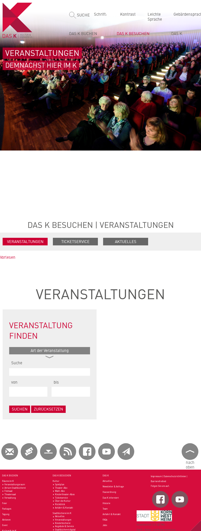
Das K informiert (111, 497)
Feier (4, 503)
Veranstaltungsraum (14, 484)
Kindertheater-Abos (65, 494)
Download (48, 451)
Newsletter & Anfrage (113, 486)
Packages (6, 508)
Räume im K (8, 481)
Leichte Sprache (155, 16)
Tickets (29, 451)
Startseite (18, 20)
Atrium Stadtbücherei (15, 487)
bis (56, 382)
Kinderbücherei (62, 523)
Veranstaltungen (137, 224)
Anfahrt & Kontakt (64, 507)
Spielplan (59, 484)
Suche (83, 15)
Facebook (87, 451)
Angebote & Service (64, 526)
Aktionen (6, 519)
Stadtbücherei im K (62, 513)
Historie (106, 503)
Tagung (5, 514)
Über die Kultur (63, 500)
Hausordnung (109, 491)
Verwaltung (10, 497)
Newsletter (126, 451)
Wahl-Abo (60, 490)
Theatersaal (10, 494)
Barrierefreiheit (158, 481)
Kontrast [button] (128, 14)
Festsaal (8, 490)
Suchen (19, 409)
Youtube (106, 451)
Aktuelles (125, 241)
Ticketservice (75, 241)
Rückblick (60, 504)
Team (105, 508)
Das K (176, 33)
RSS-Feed (67, 451)
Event (5, 525)
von (14, 382)
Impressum (156, 476)
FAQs (105, 519)
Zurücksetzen (48, 409)
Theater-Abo (61, 487)
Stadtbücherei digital (65, 529)
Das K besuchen (133, 33)
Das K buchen (83, 33)
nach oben (190, 464)
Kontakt (9, 451)
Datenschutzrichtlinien (175, 476)
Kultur (56, 481)
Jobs (105, 525)
